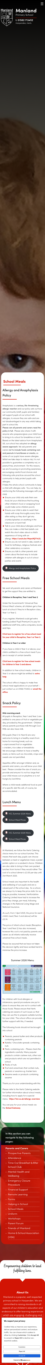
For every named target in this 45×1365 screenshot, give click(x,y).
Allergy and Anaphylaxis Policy (22, 568)
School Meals (15, 1209)
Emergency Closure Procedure (19, 1182)
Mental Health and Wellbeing (18, 1173)
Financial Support (18, 1189)
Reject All (22, 1351)
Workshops (14, 1218)
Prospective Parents (19, 1153)
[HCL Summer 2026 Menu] (22, 979)
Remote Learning (18, 1194)
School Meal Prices (17, 820)
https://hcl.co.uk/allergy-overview (24, 1098)
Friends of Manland (19, 1228)
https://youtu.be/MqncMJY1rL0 (26, 538)
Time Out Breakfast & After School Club (23, 1164)
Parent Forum (16, 1223)
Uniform (12, 1213)
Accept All (22, 1356)
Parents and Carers (16, 1148)
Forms (11, 1199)
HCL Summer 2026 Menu (19, 813)
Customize (21, 1347)
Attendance (14, 1158)
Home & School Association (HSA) (23, 1235)
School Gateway (13, 1107)
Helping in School (18, 1204)
